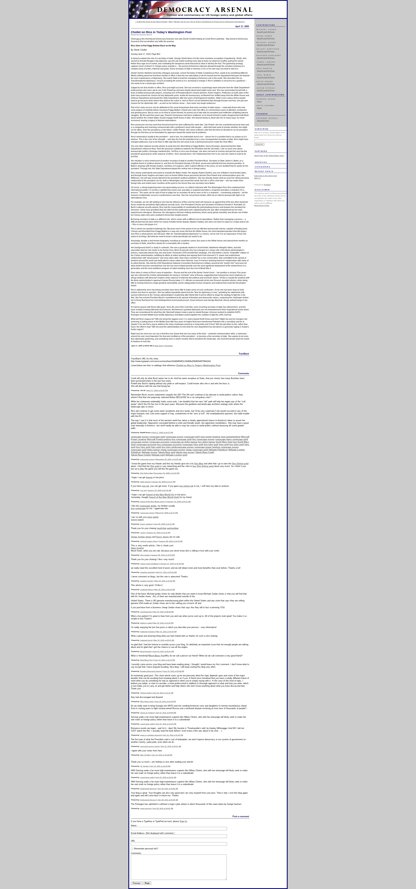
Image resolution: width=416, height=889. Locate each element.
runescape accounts (159, 442)
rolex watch (153, 517)
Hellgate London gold (176, 455)
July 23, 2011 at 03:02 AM (166, 777)
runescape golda (148, 506)
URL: (133, 841)
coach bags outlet (147, 724)
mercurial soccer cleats (149, 746)
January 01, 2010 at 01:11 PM (158, 533)
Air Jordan (144, 766)
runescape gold (157, 437)
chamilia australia (147, 572)
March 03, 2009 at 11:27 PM (167, 513)
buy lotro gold (211, 444)
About (259, 32)
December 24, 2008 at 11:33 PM (166, 473)
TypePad (267, 185)
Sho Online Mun (146, 473)
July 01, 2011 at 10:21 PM (166, 724)
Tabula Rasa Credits (141, 455)
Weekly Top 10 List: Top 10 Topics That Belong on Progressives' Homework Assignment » (209, 22)
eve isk (145, 486)
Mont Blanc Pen (157, 655)
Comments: (136, 853)
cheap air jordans (147, 713)
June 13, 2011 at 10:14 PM (164, 660)
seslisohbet (172, 528)
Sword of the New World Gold (164, 497)
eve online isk (186, 486)
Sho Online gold (240, 463)
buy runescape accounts (169, 444)
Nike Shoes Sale (146, 701)
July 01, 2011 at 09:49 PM (166, 713)
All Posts (271, 32)
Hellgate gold (158, 455)
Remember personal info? (145, 848)
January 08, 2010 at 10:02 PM (170, 541)
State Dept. (159, 346)
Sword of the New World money (152, 502)
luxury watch (137, 519)
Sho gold (154, 466)
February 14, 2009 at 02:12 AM (178, 502)
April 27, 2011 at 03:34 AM (166, 572)
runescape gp (177, 442)
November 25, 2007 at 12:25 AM (168, 459)
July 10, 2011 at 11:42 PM (173, 735)
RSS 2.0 (257, 178)
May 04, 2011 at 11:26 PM (165, 581)
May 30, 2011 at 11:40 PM (163, 623)
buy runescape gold (182, 439)
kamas (149, 477)
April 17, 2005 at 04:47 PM (157, 390)
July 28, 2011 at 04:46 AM (168, 789)
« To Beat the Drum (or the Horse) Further (151, 22)
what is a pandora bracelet (150, 735)
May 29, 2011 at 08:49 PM (163, 612)
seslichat (161, 528)
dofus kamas (190, 442)
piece (138, 39)
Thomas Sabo (145, 693)
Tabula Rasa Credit (204, 452)
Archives (261, 162)
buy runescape (138, 508)
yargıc (142, 533)
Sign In (183, 821)
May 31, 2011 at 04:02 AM (164, 640)
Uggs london (137, 548)
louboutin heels (146, 640)
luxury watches (146, 524)
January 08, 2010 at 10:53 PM (163, 555)
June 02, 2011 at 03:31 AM (163, 651)
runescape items (223, 439)
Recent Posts (264, 171)
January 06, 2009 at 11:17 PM (163, 482)
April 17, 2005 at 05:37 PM (162, 432)
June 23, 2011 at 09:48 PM (173, 671)
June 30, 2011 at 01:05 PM (165, 701)
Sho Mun (198, 463)
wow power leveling (210, 437)
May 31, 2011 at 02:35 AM (166, 632)
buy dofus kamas (206, 442)
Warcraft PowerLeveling (159, 439)
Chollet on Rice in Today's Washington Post (198, 365)
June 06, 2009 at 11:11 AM (164, 524)
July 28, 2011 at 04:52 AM (163, 808)
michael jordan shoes (148, 541)
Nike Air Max (145, 755)
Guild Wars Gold (224, 442)
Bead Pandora (145, 651)
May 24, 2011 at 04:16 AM (165, 589)
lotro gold (198, 444)
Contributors (265, 25)
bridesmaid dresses (148, 789)
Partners (261, 151)
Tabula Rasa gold (166, 452)
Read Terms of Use (261, 205)
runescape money (140, 437)
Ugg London (145, 555)
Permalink (169, 346)
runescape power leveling (207, 447)
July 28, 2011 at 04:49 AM (168, 800)
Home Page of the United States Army (269, 156)
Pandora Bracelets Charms (151, 671)
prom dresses (145, 808)
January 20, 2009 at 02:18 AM (159, 490)
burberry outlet (146, 623)
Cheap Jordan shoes (141, 537)
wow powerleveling (230, 437)
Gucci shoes (162, 537)
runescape (187, 444)
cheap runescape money (173, 450)
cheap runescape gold (197, 450)
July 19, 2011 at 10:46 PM (162, 755)
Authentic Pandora (147, 632)
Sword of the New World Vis (160, 494)
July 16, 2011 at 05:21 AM (171, 746)
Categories (262, 167)
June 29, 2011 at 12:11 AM (163, 693)
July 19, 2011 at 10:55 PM (160, 766)
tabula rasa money (185, 452)
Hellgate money (149, 452)
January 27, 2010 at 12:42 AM (172, 564)
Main (171, 22)
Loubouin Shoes (146, 589)
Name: (134, 825)
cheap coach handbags (149, 564)
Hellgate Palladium (218, 450)
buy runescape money (203, 439)
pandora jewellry (147, 581)
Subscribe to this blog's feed (265, 176)
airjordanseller (146, 612)
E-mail (264, 32)
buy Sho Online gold (203, 466)
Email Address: (152, 833)
